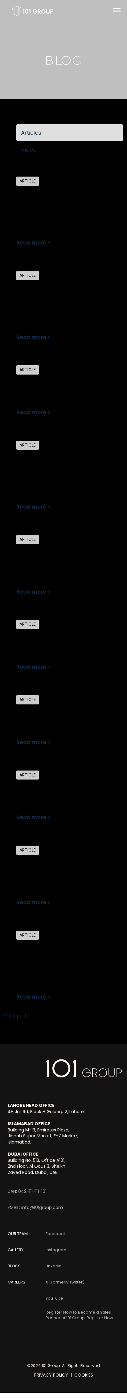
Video (29, 150)
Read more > (33, 242)
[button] (117, 11)
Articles (31, 133)
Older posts (16, 1016)
